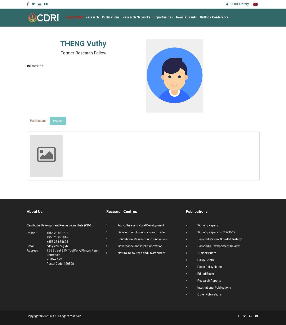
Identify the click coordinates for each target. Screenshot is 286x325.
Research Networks (136, 17)
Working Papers (207, 225)
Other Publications (209, 294)
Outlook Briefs (206, 253)
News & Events (186, 17)
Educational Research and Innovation (142, 239)
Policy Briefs (205, 260)
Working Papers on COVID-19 (216, 232)
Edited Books (206, 273)
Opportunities (163, 17)
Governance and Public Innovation (140, 246)
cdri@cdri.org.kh (57, 246)
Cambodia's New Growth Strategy (219, 239)
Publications (111, 17)
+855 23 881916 (57, 237)
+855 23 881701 (57, 233)
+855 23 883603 (57, 241)
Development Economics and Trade (141, 232)
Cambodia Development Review (218, 246)
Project (58, 121)
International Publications (214, 287)
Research (92, 17)
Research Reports (209, 280)
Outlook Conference (214, 17)
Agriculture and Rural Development (141, 225)
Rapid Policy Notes (209, 266)
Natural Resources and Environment (141, 253)
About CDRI (74, 17)
